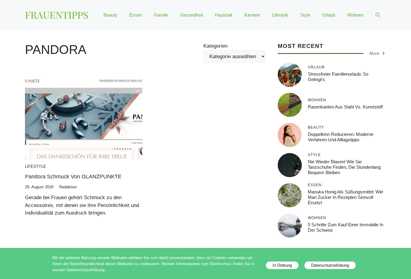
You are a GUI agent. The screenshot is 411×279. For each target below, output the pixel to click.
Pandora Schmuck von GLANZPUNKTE (73, 177)
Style (305, 14)
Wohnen (355, 14)
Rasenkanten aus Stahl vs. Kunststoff (345, 106)
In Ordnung (282, 265)
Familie (161, 14)
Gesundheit (191, 14)
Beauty (110, 14)
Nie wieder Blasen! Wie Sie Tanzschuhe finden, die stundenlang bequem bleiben (344, 167)
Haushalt (223, 14)
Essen (135, 14)
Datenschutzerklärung (330, 265)
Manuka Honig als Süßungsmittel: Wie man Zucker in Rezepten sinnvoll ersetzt (345, 197)
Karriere (252, 14)
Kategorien (215, 46)
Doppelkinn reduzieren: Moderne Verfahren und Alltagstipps (340, 137)
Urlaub (328, 14)
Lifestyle (280, 14)
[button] (377, 15)
